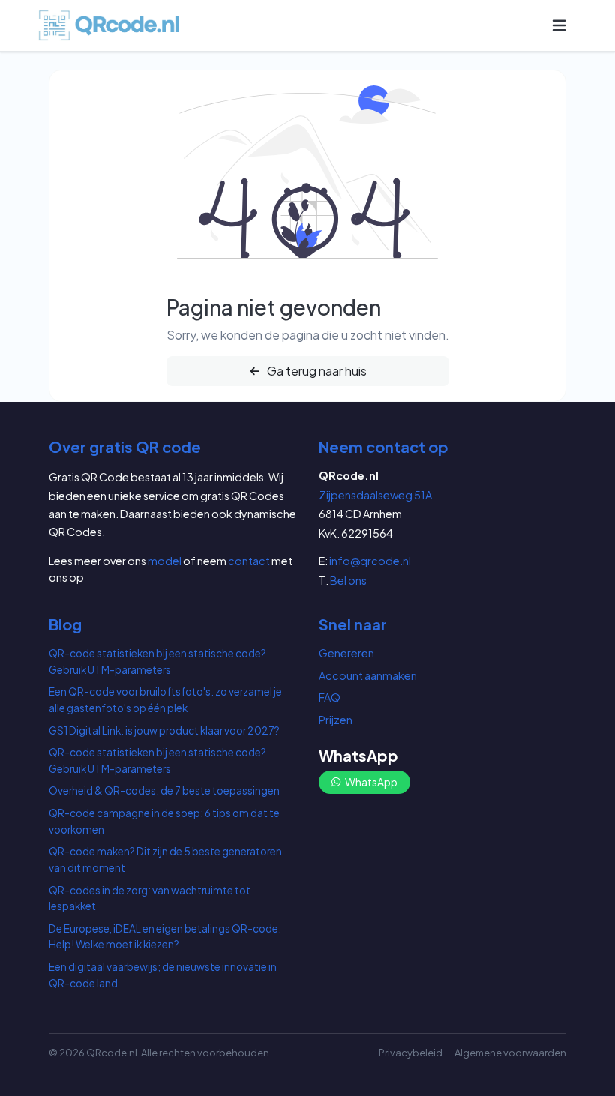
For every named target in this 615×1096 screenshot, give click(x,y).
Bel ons (348, 580)
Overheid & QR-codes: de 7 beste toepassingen (164, 790)
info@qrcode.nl (370, 560)
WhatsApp (371, 782)
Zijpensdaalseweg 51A (375, 495)
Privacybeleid (410, 1053)
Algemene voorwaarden (510, 1053)
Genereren (346, 653)
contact (249, 560)
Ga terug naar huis (316, 371)
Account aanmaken (368, 675)
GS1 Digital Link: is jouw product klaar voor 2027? (164, 730)
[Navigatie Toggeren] (559, 26)
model (165, 560)
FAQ (329, 697)
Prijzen (335, 719)
